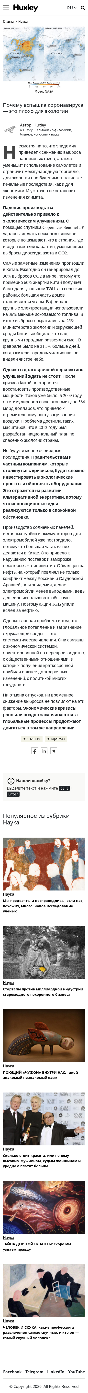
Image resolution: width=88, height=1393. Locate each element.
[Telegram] (54, 751)
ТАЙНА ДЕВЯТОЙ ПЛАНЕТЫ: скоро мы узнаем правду (37, 1247)
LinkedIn (56, 1371)
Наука (23, 21)
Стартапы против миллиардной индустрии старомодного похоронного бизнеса (43, 992)
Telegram (34, 1371)
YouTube (76, 1371)
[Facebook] (35, 751)
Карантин (58, 739)
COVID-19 (33, 739)
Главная (9, 21)
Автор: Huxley (33, 125)
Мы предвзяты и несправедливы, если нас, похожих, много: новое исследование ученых (43, 905)
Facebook (12, 1371)
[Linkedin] (44, 751)
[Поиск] (83, 7)
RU (70, 7)
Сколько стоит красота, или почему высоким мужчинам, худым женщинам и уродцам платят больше (42, 1160)
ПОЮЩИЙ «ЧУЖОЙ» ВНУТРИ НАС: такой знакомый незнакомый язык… (40, 1075)
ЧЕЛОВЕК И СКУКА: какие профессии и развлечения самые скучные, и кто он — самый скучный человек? (41, 1332)
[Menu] (6, 8)
